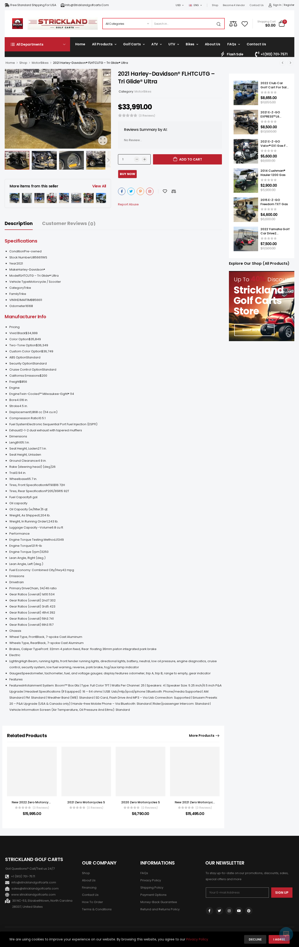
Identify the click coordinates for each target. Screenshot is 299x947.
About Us (212, 44)
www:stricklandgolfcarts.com (33, 894)
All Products (102, 44)
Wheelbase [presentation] (18, 479)
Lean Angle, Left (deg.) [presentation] (26, 564)
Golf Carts (132, 44)
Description (19, 223)
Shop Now (251, 330)
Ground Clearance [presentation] (23, 460)
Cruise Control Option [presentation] (25, 369)
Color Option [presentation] (19, 339)
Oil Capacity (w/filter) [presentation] (25, 509)
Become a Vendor (234, 5)
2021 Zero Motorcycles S (86, 802)
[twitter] (219, 911)
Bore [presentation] (13, 400)
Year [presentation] (12, 263)
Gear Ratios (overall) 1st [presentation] (27, 594)
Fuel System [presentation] (18, 424)
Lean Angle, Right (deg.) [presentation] (27, 558)
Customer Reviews (69, 223)
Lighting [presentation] (15, 661)
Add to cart (190, 159)
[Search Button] (219, 23)
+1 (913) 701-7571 (274, 54)
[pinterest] (249, 911)
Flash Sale (235, 54)
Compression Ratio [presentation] (24, 418)
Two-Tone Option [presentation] (22, 345)
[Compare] (233, 24)
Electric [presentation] (14, 655)
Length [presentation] (14, 442)
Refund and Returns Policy (160, 909)
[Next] (108, 160)
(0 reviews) (147, 115)
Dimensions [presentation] (18, 436)
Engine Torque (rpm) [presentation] (25, 552)
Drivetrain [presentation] (16, 582)
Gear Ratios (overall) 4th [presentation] (28, 612)
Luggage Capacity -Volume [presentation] (30, 527)
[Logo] (17, 23)
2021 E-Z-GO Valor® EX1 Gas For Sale (274, 145)
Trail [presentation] (12, 473)
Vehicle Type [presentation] (19, 281)
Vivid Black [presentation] (17, 333)
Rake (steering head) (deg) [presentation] (30, 467)
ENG (196, 5)
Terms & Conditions (97, 909)
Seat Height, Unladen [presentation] (25, 454)
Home (80, 44)
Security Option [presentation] (20, 363)
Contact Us (256, 5)
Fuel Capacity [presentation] (19, 497)
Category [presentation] (16, 288)
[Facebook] (121, 191)
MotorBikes (40, 63)
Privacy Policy (150, 880)
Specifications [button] (21, 241)
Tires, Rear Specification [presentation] (27, 491)
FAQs (231, 44)
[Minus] (136, 159)
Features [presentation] (16, 679)
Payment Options (153, 895)
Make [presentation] (13, 269)
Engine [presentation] (14, 388)
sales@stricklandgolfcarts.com (35, 888)
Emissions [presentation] (16, 576)
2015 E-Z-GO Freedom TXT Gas (274, 202)
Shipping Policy (151, 887)
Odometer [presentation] (17, 306)
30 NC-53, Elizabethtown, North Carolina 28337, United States (42, 903)
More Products (201, 735)
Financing (89, 887)
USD (178, 5)
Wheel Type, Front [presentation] (22, 637)
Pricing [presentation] (14, 327)
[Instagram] (149, 191)
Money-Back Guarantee (158, 902)
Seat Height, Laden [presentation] (23, 448)
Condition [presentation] (16, 251)
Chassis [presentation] (15, 631)
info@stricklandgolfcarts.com (87, 5)
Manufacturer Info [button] (25, 316)
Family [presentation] (14, 294)
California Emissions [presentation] (24, 375)
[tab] (23, 223)
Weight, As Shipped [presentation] (24, 515)
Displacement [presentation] (20, 412)
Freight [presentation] (14, 381)
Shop (215, 5)
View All (99, 186)
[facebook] (209, 911)
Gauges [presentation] (15, 673)
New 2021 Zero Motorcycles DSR (199, 802)
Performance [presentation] (19, 533)
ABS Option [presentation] (17, 357)
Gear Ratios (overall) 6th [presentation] (27, 624)
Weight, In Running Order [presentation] (28, 521)
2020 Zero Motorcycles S (140, 802)
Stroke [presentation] (14, 406)
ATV (154, 44)
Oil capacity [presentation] (18, 503)
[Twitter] (131, 191)
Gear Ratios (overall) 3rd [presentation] (28, 606)
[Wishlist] (245, 23)
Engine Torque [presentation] (20, 545)
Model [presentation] (14, 275)
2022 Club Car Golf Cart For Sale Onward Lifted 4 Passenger (274, 89)
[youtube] (239, 911)
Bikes (190, 44)
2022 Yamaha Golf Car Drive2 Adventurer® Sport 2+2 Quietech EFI (275, 235)
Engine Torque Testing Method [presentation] (32, 539)
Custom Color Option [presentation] (25, 351)
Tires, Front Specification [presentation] (27, 485)
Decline (255, 939)
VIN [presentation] (11, 300)
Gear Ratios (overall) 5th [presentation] (27, 618)
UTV (171, 44)
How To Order (92, 902)
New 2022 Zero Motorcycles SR (35, 802)
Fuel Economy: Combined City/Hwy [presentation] (35, 570)
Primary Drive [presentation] (19, 588)
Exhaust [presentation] (15, 430)
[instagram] (229, 911)
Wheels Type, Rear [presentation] (23, 643)
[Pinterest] (140, 191)
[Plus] (144, 159)
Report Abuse (128, 204)
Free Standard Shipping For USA (33, 5)
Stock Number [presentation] (20, 257)
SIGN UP (281, 892)
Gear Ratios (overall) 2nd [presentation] (28, 600)
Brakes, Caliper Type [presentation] (25, 649)
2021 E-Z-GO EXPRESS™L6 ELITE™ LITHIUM (271, 116)
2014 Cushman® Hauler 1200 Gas (272, 172)
